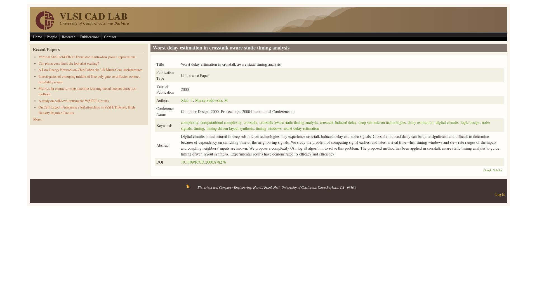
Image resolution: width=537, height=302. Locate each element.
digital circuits (447, 122)
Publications (89, 36)
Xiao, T (187, 100)
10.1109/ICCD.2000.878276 (203, 162)
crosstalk (250, 122)
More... (38, 119)
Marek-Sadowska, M (211, 100)
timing (199, 128)
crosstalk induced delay (338, 122)
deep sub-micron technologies (382, 122)
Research (69, 36)
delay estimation (421, 122)
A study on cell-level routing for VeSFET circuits (74, 100)
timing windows (268, 128)
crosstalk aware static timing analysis (289, 122)
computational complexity (221, 122)
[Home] (45, 28)
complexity (189, 122)
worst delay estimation (301, 128)
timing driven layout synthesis (230, 128)
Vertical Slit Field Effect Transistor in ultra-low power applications (87, 57)
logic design (470, 122)
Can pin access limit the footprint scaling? (69, 63)
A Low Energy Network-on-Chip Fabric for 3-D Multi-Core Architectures (90, 69)
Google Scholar (493, 170)
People (52, 36)
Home (37, 36)
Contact (110, 36)
